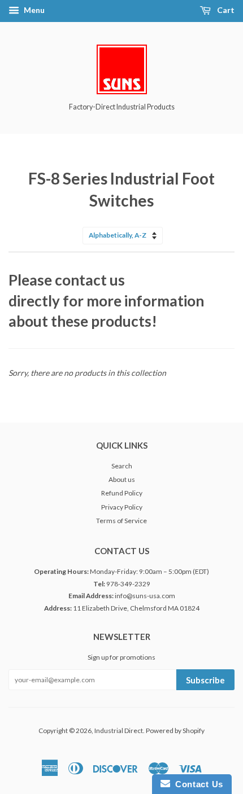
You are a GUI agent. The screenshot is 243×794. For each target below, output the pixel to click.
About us (122, 479)
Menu (33, 10)
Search (121, 466)
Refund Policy (121, 493)
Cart (225, 10)
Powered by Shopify (175, 730)
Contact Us (196, 784)
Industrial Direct (118, 730)
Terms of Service (121, 520)
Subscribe (205, 680)
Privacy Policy (121, 507)
